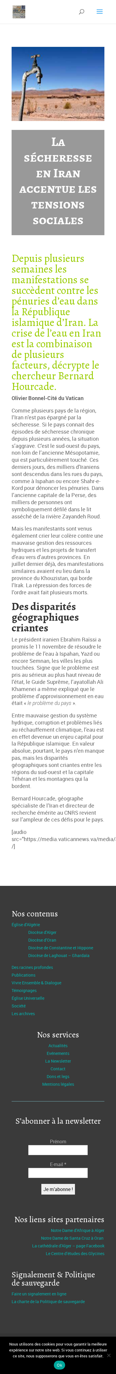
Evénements (58, 1053)
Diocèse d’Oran (42, 940)
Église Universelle (28, 998)
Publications (23, 975)
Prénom (58, 1141)
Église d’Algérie (26, 924)
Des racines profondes (32, 967)
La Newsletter (58, 1061)
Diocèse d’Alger (42, 932)
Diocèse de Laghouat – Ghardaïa (59, 955)
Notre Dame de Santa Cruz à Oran (72, 1238)
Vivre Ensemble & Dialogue (36, 982)
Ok (59, 1365)
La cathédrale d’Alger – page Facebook (68, 1246)
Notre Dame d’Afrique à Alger (77, 1230)
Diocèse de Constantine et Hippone (60, 948)
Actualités (58, 1045)
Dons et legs (58, 1076)
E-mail (58, 1164)
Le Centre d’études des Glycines (75, 1253)
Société (19, 1006)
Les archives (23, 1013)
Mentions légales (58, 1084)
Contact (58, 1069)
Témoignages (24, 990)
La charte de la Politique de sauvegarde (48, 1301)
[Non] (109, 1355)
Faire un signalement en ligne (39, 1294)
